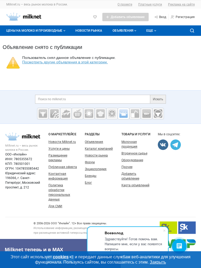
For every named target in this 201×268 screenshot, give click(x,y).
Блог (88, 183)
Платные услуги (150, 4)
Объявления (123, 30)
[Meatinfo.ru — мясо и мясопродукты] (43, 113)
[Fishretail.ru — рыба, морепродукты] (66, 113)
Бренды (90, 176)
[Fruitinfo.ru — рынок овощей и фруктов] (112, 113)
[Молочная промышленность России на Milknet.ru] (123, 113)
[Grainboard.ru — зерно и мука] (89, 113)
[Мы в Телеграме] (175, 144)
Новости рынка (88, 30)
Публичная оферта (62, 167)
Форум (90, 162)
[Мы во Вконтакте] (163, 144)
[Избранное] (95, 17)
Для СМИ (55, 206)
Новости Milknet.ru (62, 142)
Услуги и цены (59, 148)
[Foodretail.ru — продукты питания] (77, 113)
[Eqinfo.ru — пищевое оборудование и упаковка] (54, 113)
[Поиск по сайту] (192, 30)
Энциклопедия (96, 169)
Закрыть (158, 262)
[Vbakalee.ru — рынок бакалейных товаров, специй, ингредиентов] (146, 113)
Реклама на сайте (181, 4)
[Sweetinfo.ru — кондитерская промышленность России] (100, 113)
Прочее (126, 167)
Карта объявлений (135, 185)
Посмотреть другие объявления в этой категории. (65, 62)
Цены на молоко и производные (34, 30)
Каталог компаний (99, 148)
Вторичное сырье (134, 153)
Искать (158, 99)
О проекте (125, 4)
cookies (61, 257)
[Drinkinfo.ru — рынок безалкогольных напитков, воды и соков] (135, 113)
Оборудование (132, 160)
